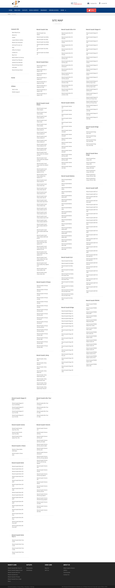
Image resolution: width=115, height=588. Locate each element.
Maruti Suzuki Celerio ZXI (67, 123)
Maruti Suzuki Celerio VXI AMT (67, 131)
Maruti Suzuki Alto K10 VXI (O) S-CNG (67, 81)
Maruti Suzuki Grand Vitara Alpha (42, 125)
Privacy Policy (21, 586)
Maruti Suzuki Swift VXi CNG (92, 271)
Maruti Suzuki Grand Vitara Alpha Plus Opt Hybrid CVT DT (42, 259)
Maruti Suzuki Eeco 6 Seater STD (42, 90)
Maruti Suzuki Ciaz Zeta (42, 39)
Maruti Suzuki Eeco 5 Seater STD (42, 66)
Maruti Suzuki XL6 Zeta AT (67, 266)
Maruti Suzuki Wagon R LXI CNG (92, 106)
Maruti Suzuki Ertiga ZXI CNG (67, 366)
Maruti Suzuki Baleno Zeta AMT (67, 212)
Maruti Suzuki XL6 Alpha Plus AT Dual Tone (67, 290)
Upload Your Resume (17, 60)
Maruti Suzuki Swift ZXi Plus (91, 223)
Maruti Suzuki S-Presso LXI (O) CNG (42, 334)
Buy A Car (14, 55)
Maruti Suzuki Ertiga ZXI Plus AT (67, 350)
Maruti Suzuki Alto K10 (14, 572)
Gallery (65, 570)
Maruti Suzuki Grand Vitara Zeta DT (42, 180)
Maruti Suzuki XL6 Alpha (67, 263)
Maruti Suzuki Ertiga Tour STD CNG (91, 140)
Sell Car (47, 570)
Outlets (24, 10)
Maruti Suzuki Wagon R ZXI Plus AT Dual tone (92, 98)
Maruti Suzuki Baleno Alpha (67, 220)
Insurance (44, 10)
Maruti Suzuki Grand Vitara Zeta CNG (42, 273)
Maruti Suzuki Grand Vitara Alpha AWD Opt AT (42, 231)
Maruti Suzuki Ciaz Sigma (41, 33)
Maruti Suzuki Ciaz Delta (43, 37)
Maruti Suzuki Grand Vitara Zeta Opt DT (42, 188)
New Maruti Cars (16, 32)
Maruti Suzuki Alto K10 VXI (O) (67, 49)
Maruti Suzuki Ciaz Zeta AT (42, 49)
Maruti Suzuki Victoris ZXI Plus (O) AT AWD (42, 445)
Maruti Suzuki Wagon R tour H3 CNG (17, 412)
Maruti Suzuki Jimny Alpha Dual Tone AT (41, 383)
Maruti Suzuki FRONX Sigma (91, 308)
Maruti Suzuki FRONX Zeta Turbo (91, 328)
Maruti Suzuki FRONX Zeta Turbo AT (91, 332)
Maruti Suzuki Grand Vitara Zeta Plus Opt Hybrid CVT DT (42, 248)
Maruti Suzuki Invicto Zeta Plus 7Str (17, 429)
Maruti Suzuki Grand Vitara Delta (42, 113)
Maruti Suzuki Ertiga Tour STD (91, 132)
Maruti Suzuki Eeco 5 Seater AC (42, 74)
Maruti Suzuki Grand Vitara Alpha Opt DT (42, 209)
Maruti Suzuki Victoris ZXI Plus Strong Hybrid (42, 457)
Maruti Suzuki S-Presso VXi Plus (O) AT (42, 326)
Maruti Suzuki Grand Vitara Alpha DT (42, 133)
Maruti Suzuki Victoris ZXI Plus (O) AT (42, 490)
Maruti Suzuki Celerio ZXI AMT (67, 147)
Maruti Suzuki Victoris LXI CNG (42, 502)
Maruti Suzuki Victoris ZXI (42, 478)
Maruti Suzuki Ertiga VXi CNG (67, 358)
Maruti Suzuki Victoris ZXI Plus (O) (42, 449)
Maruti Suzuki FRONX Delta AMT (91, 312)
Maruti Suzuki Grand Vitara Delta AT (42, 117)
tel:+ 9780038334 (72, 3)
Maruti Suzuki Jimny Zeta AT (41, 363)
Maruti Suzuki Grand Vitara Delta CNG (42, 269)
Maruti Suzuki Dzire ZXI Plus (17, 514)
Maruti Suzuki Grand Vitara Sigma (42, 109)
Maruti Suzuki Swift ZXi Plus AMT (91, 197)
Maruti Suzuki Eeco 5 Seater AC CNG (42, 82)
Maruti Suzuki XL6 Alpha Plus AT (67, 286)
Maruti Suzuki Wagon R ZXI (92, 49)
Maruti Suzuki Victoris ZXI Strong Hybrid (42, 494)
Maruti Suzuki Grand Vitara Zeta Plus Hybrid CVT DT (42, 154)
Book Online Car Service (18, 57)
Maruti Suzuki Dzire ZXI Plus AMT (17, 522)
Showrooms (29, 568)
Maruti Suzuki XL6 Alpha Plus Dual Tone (67, 274)
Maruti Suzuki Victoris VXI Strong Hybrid (42, 474)
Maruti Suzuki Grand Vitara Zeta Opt (42, 184)
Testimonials (66, 572)
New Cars (17, 10)
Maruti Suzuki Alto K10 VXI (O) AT (67, 65)
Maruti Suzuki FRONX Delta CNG (91, 365)
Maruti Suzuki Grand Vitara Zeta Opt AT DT (42, 200)
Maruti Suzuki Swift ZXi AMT (91, 247)
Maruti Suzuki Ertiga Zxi (67, 321)
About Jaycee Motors (69, 568)
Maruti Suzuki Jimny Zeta (41, 359)
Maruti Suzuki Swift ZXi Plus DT (91, 263)
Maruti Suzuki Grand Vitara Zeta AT (42, 129)
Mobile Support (16, 92)
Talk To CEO (15, 89)
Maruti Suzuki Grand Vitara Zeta (42, 121)
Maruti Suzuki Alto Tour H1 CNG (42, 412)
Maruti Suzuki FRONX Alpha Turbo (91, 336)
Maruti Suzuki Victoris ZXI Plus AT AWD (42, 441)
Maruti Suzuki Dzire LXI (17, 466)
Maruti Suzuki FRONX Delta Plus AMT (91, 320)
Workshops (29, 570)
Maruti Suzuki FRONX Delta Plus (91, 316)
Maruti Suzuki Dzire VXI (17, 471)
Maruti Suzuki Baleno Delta (67, 188)
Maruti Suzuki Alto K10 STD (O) (67, 33)
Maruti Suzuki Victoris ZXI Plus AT (42, 437)
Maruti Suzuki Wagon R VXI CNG (92, 114)
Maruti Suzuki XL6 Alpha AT (67, 282)
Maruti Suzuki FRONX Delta (91, 304)
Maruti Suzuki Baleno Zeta (67, 204)
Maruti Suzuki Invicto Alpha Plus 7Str (17, 437)
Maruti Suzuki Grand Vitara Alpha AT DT (42, 145)
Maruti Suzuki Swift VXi (92, 204)
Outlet (13, 37)
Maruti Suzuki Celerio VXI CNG (67, 163)
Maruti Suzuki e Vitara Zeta (17, 454)
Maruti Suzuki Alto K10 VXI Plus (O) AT (67, 73)
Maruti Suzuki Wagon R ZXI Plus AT (92, 89)
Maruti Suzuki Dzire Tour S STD (18, 540)
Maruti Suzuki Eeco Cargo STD (90, 159)
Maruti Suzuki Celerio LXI (67, 107)
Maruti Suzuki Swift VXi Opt (92, 210)
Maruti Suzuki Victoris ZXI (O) (42, 486)
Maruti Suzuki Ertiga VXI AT (67, 326)
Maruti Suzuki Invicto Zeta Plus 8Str (17, 433)
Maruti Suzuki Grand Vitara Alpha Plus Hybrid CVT (42, 176)
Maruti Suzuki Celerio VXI (67, 115)
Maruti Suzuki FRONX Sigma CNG (91, 360)
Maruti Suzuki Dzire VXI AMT (17, 477)
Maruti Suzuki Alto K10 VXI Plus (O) (67, 57)
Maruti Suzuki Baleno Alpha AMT (67, 228)
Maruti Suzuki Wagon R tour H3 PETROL (17, 403)
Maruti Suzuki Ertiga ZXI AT (67, 342)
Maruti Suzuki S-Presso (14, 577)
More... (9, 581)
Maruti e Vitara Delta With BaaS (17, 450)
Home (10, 10)
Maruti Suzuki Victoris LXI (42, 429)
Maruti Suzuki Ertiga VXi (67, 316)
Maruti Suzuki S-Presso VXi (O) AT (42, 318)
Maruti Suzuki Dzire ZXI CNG (17, 506)
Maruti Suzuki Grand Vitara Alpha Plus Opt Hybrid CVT (42, 253)
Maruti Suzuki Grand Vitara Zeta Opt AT (42, 196)
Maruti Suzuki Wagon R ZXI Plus (92, 65)
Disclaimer (27, 586)
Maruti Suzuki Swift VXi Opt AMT (92, 239)
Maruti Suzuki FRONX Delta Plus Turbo (91, 324)
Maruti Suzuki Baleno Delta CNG (67, 236)
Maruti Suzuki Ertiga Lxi (67, 311)
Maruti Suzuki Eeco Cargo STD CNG (90, 167)
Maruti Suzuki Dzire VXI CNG (17, 485)
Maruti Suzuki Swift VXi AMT (92, 231)
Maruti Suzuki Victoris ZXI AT (42, 482)
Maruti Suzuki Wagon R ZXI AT (92, 73)
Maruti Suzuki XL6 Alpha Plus (67, 270)
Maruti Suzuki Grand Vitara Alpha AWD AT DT (42, 226)
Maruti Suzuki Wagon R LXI (92, 33)
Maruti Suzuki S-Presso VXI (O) (42, 302)
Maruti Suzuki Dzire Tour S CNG (18, 548)
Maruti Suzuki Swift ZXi (91, 217)
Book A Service (33, 10)
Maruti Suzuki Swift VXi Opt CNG (92, 279)
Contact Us (14, 52)
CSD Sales (14, 67)
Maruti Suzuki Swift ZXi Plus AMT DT (91, 255)
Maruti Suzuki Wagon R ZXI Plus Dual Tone (92, 81)
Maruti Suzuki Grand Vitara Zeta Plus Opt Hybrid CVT (42, 242)
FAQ (13, 47)
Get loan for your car (17, 45)
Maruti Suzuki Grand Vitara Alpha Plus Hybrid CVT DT (42, 170)
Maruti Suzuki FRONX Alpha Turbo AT (91, 340)
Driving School (54, 10)
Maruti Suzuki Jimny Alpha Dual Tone (41, 375)
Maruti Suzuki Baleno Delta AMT (67, 196)
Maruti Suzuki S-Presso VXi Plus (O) (42, 310)
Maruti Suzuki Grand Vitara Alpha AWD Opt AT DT (42, 237)
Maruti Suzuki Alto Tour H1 (15, 568)
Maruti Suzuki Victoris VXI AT (42, 470)
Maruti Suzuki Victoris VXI (42, 466)
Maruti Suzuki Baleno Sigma (67, 180)
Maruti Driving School (17, 65)
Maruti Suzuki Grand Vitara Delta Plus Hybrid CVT (43, 264)
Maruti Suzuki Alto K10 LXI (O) (67, 41)
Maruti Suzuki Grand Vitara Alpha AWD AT (42, 221)
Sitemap (32, 586)
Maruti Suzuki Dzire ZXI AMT (17, 498)
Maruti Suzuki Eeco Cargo (14, 579)
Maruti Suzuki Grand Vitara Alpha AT (42, 141)
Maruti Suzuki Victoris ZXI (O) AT (42, 453)
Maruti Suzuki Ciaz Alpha (43, 42)
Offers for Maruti (16, 50)
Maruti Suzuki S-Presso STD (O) (42, 286)
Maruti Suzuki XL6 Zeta (67, 261)
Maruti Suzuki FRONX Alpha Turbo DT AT (91, 352)
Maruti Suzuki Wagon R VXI (92, 41)
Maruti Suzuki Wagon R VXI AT (92, 57)
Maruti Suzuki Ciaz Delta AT (43, 45)
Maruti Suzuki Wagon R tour (15, 570)
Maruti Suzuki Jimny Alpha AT (41, 371)
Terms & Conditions (12, 586)
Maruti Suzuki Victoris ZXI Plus (42, 433)
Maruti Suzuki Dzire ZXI (17, 492)
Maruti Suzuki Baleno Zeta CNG (67, 244)
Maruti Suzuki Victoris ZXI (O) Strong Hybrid (42, 498)
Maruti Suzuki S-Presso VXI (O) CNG (42, 342)
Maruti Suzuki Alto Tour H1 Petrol (42, 403)
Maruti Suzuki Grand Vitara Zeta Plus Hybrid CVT (42, 165)
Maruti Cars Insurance (17, 42)
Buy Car (47, 568)
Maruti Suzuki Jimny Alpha (41, 367)
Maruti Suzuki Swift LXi (91, 191)
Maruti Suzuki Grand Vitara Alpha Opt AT (42, 212)
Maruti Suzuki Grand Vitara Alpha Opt (42, 204)
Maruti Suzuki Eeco (13, 574)
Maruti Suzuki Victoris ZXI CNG (42, 510)
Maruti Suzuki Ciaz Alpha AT (43, 53)
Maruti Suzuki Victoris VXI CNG (42, 506)
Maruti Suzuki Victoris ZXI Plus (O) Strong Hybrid (42, 462)
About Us (14, 35)
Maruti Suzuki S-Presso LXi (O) (42, 294)
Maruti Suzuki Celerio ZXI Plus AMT (67, 155)
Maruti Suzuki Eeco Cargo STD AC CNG (91, 175)
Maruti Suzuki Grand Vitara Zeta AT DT (42, 192)
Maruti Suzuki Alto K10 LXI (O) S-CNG (67, 89)
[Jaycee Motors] (16, 4)
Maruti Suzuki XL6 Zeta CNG (67, 298)
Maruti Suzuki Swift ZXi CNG (91, 287)
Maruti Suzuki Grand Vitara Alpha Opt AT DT (42, 217)
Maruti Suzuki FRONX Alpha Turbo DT (91, 344)
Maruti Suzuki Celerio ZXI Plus (67, 139)
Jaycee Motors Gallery (17, 40)
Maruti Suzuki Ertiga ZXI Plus (67, 334)
